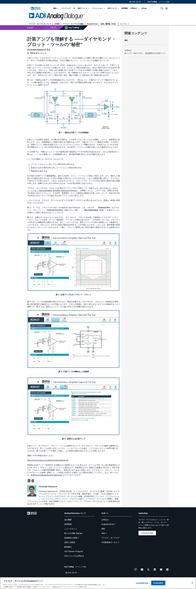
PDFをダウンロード (38, 53)
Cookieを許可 (158, 583)
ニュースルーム (70, 529)
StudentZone (92, 24)
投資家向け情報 (70, 538)
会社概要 (68, 520)
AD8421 (54, 82)
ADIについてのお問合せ (74, 556)
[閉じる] (192, 582)
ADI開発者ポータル (109, 542)
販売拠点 (68, 547)
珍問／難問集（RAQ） (109, 24)
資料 (103, 529)
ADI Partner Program (73, 551)
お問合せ (105, 520)
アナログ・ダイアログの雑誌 (73, 24)
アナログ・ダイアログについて (40, 24)
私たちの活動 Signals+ (73, 533)
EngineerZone (107, 524)
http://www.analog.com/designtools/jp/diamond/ (47, 460)
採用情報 (68, 524)
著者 (38, 49)
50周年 (57, 24)
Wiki (103, 533)
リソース (123, 24)
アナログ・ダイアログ (110, 538)
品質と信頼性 (69, 542)
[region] (98, 583)
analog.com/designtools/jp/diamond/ (46, 475)
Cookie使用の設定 (142, 583)
